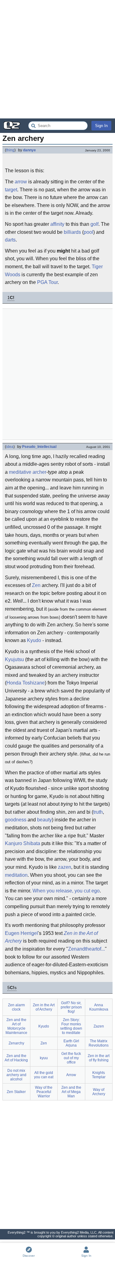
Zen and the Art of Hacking (16, 1058)
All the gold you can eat (43, 1075)
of (99, 949)
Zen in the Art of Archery (44, 1007)
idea (9, 447)
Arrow (71, 1075)
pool (88, 232)
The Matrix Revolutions (99, 1043)
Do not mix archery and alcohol (16, 1074)
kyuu (44, 1058)
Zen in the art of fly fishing (98, 1058)
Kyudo (34, 640)
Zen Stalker (16, 1092)
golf (94, 224)
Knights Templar (98, 1075)
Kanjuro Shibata (22, 843)
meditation (16, 875)
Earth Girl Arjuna (71, 1043)
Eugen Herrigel (21, 933)
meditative (20, 472)
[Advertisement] (57, 59)
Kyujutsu (14, 659)
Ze (71, 949)
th (87, 949)
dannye (29, 150)
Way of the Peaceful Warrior (43, 1091)
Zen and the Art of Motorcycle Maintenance (16, 1026)
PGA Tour (47, 282)
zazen (64, 867)
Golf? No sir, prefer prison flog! (71, 1007)
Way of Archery (98, 1091)
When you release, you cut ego (66, 890)
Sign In (101, 125)
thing (10, 150)
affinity (57, 224)
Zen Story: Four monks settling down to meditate (71, 1026)
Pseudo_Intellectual (39, 447)
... (103, 949)
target (11, 189)
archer (39, 472)
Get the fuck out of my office (71, 1057)
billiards (72, 232)
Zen (36, 585)
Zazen (99, 1026)
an (79, 949)
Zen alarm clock (16, 1007)
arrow (21, 181)
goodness (15, 819)
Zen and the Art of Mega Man (71, 1091)
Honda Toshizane (25, 682)
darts (10, 239)
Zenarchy (16, 1043)
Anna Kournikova (98, 1007)
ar (94, 949)
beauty (44, 819)
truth (98, 812)
